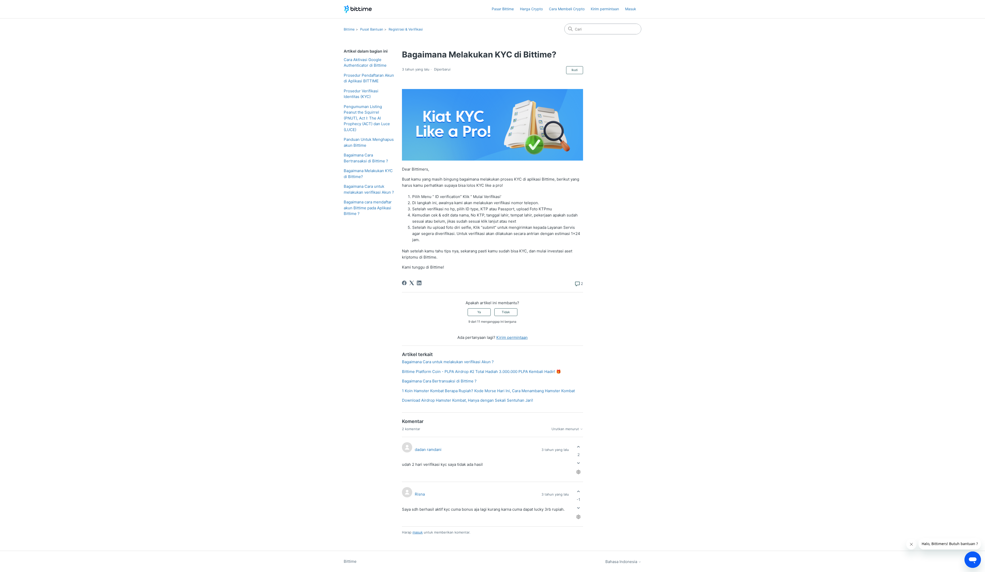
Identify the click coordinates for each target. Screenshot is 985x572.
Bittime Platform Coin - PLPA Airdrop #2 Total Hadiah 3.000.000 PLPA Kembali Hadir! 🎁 (481, 371)
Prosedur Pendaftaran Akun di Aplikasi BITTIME (369, 78)
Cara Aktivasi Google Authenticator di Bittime (365, 62)
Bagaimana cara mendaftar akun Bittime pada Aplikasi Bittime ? (368, 208)
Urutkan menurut (565, 429)
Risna (420, 494)
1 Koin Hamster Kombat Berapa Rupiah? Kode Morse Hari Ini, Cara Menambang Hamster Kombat (488, 390)
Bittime (349, 29)
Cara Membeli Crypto (567, 9)
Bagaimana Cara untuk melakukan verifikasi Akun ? (369, 189)
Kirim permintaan (605, 9)
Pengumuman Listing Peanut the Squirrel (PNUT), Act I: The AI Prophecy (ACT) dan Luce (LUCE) (367, 118)
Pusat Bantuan (371, 29)
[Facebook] (404, 283)
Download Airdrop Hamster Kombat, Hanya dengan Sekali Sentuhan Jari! (467, 400)
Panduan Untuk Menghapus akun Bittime (369, 142)
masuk (417, 532)
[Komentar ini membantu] (578, 446)
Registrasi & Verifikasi (406, 29)
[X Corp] (411, 283)
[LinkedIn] (419, 283)
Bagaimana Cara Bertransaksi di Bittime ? (366, 158)
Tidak (506, 312)
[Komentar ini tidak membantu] (578, 463)
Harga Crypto (531, 9)
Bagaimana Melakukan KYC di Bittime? (368, 173)
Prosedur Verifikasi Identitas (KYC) (361, 93)
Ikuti (575, 70)
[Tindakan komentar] (578, 472)
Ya (479, 312)
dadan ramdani (428, 449)
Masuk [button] (630, 9)
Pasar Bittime (503, 9)
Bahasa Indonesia (621, 561)
